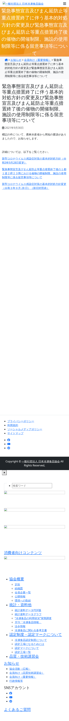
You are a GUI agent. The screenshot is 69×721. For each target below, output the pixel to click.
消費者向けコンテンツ (23, 552)
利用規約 (12, 425)
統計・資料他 (20, 604)
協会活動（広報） (20, 669)
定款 (17, 584)
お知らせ (11, 663)
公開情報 (20, 596)
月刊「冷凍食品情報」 (28, 622)
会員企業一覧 (23, 592)
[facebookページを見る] (8, 440)
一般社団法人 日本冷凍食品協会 (41, 461)
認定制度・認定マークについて (35, 634)
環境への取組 (23, 600)
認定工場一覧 (23, 652)
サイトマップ (15, 433)
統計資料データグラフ (28, 614)
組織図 (19, 588)
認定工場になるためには (29, 644)
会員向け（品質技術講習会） (26, 673)
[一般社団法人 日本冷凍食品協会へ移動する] (6, 60)
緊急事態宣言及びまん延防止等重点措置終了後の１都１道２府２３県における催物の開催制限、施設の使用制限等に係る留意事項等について (34, 173)
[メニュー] (64, 3)
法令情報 (20, 626)
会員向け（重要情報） (22, 677)
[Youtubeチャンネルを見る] (8, 444)
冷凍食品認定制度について (31, 640)
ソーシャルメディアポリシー (24, 429)
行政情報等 (16, 681)
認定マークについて (27, 648)
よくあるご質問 (17, 709)
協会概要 (16, 578)
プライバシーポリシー (20, 421)
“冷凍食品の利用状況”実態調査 (33, 618)
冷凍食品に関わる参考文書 (31, 630)
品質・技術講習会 (24, 656)
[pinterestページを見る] (8, 448)
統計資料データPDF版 (28, 610)
